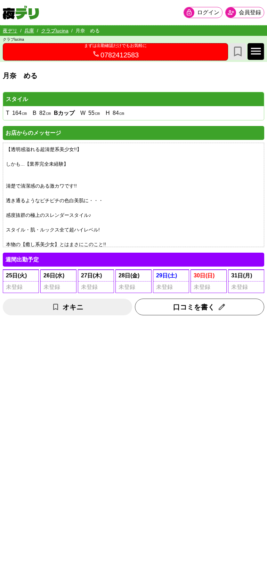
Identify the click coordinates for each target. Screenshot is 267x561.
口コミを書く (194, 307)
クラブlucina (54, 30)
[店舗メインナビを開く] (256, 51)
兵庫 (29, 30)
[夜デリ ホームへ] (21, 12)
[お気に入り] (237, 51)
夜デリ (10, 30)
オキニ (73, 307)
